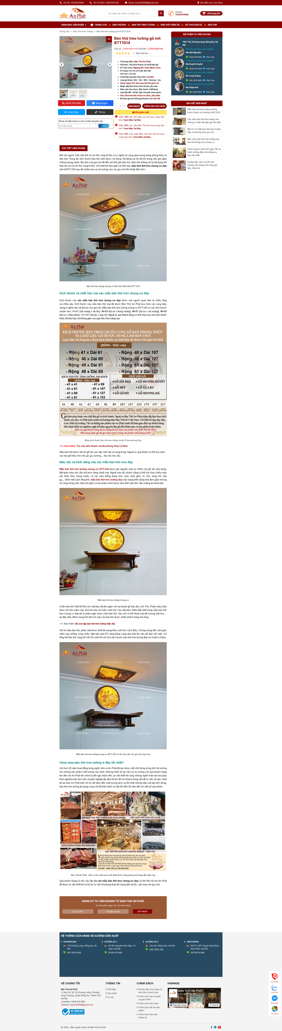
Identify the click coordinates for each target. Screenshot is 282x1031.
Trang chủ (64, 31)
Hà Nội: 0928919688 (73, 2)
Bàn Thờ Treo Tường (83, 31)
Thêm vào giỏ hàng (154, 106)
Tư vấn (110, 997)
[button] (61, 64)
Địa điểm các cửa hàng (211, 2)
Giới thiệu (111, 989)
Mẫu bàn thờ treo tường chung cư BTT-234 (84, 469)
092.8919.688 (195, 80)
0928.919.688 (195, 57)
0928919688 (181, 14)
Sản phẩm (112, 993)
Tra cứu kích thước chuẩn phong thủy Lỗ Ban (102, 446)
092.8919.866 (195, 92)
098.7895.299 (156, 949)
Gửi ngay (142, 911)
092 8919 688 (74, 952)
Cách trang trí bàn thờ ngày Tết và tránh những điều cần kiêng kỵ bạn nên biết (204, 152)
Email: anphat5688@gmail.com (143, 2)
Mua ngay (134, 106)
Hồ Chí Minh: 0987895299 (106, 2)
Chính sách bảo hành (148, 1003)
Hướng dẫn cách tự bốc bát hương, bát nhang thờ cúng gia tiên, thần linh (202, 165)
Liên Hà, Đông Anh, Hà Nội (162, 945)
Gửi (103, 126)
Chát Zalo (210, 57)
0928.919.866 (195, 68)
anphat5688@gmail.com (81, 1004)
